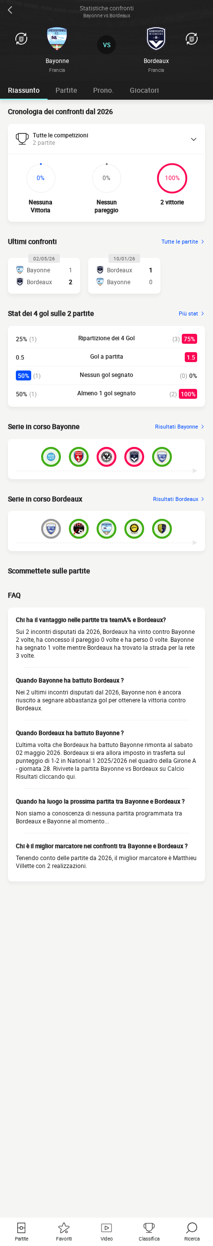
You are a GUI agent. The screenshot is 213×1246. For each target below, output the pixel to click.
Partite (66, 90)
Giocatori (144, 90)
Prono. (103, 90)
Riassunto (24, 90)
